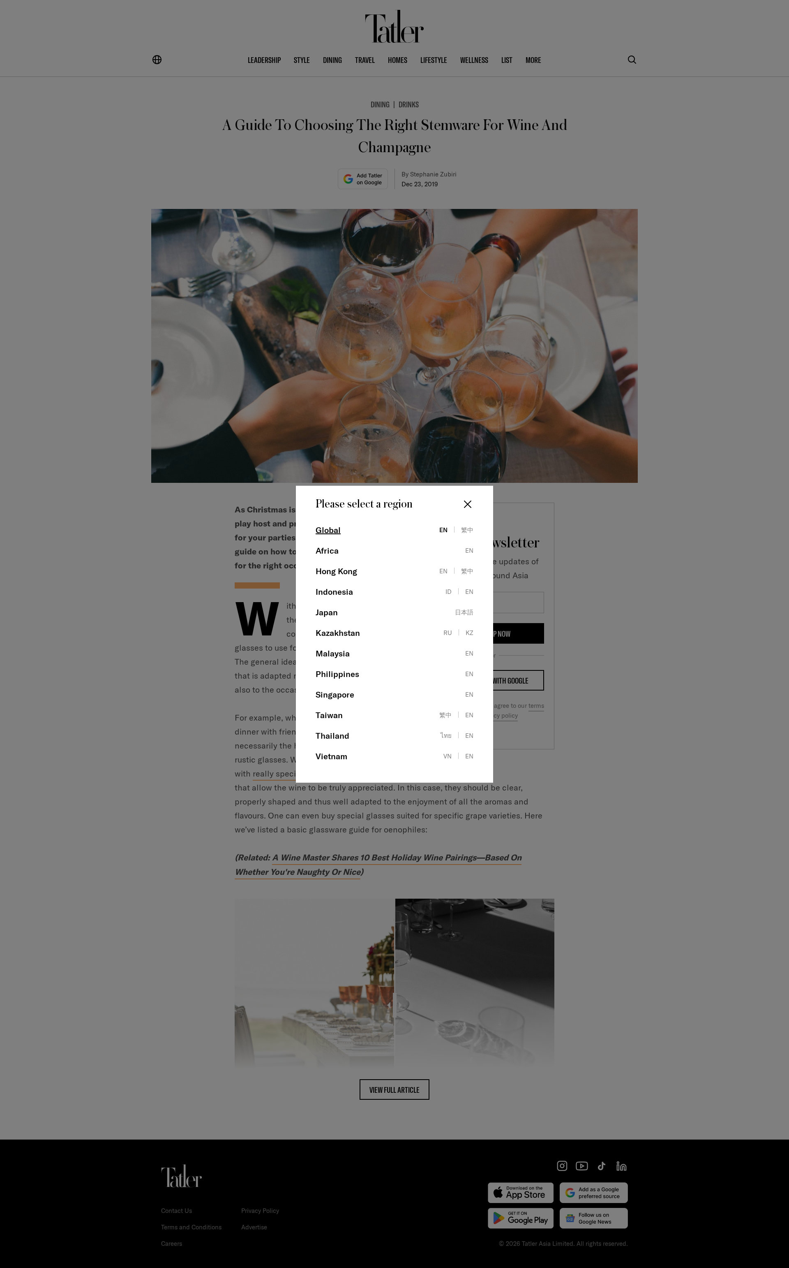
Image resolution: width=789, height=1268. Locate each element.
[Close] (467, 504)
